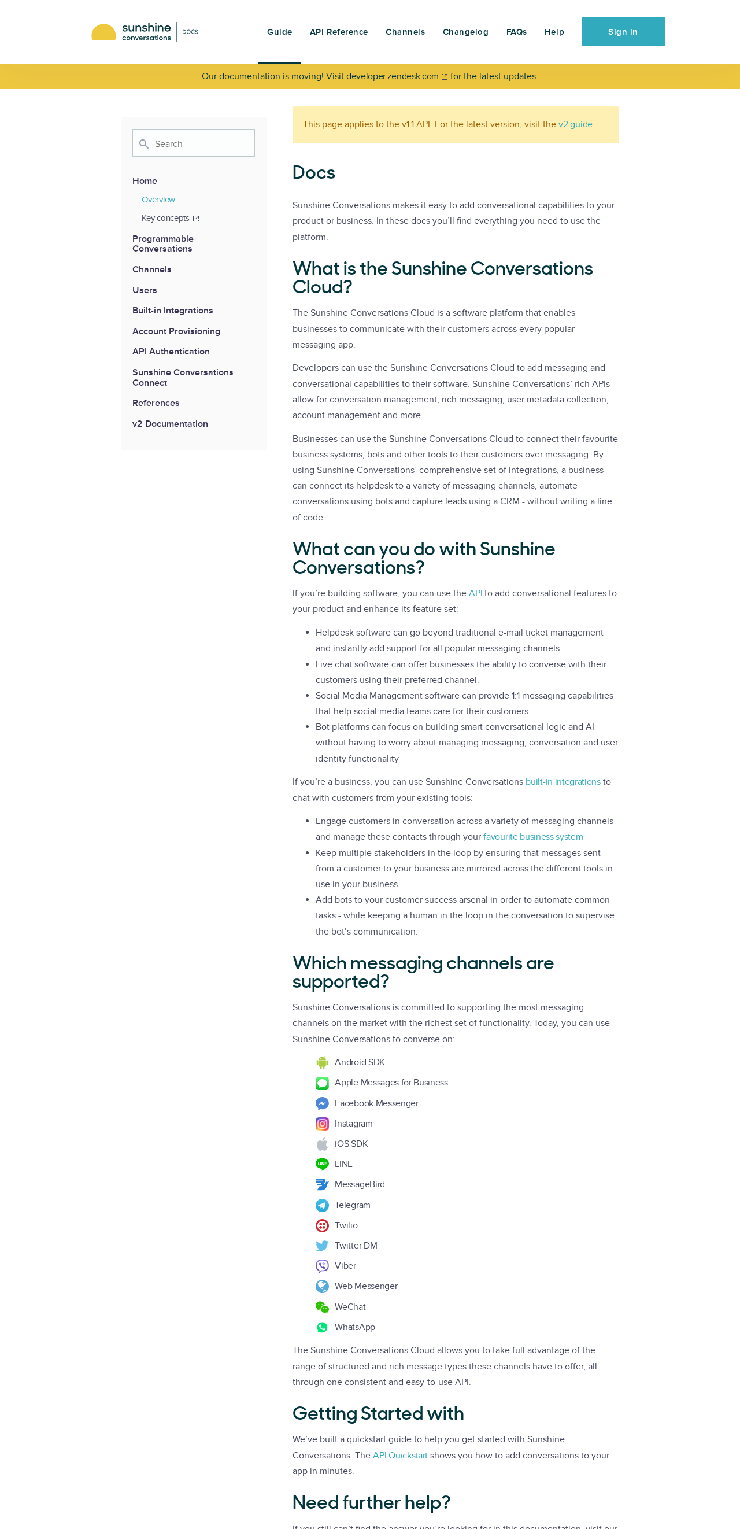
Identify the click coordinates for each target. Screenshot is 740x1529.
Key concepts (165, 218)
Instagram (353, 1123)
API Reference (339, 32)
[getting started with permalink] (287, 1415)
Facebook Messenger (376, 1103)
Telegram (352, 1205)
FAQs (516, 32)
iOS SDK (351, 1144)
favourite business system (533, 837)
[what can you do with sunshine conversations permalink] (287, 550)
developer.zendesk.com (392, 76)
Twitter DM (356, 1245)
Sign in (623, 32)
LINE (344, 1164)
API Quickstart (400, 1455)
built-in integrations (563, 782)
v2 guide (575, 124)
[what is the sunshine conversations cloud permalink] (287, 270)
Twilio (346, 1225)
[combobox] (193, 143)
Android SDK (359, 1062)
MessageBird (359, 1184)
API (475, 593)
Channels (405, 32)
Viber (345, 1266)
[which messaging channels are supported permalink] (287, 964)
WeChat (350, 1307)
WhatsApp (355, 1327)
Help (554, 32)
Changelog (466, 32)
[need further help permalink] (287, 1504)
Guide (280, 32)
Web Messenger (366, 1286)
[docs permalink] (287, 174)
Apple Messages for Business (391, 1082)
